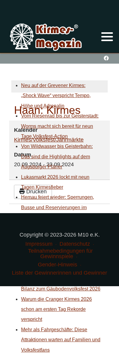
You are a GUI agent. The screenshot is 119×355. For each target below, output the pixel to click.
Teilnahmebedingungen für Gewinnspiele (60, 253)
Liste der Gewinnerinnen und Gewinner (59, 273)
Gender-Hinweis (57, 265)
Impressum (38, 244)
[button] (107, 36)
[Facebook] (106, 58)
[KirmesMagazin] (46, 36)
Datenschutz (75, 244)
